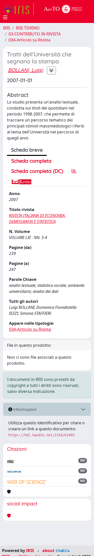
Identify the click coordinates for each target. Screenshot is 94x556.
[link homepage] (18, 9)
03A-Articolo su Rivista (29, 40)
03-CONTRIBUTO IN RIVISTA (35, 34)
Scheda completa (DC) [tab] (37, 171)
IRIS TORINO (28, 28)
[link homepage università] (63, 9)
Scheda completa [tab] (31, 161)
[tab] (74, 171)
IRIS (6, 28)
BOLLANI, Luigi (25, 70)
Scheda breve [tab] (27, 150)
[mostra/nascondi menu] (5, 17)
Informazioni (24, 409)
